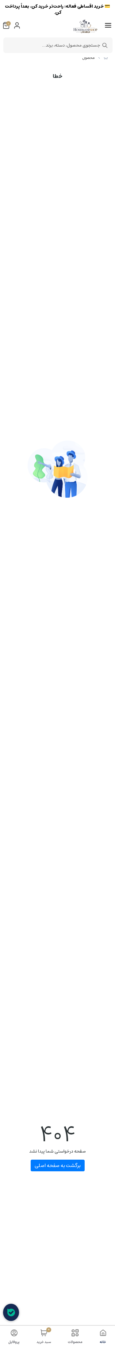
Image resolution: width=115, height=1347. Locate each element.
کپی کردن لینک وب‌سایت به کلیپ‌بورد (57, 97)
